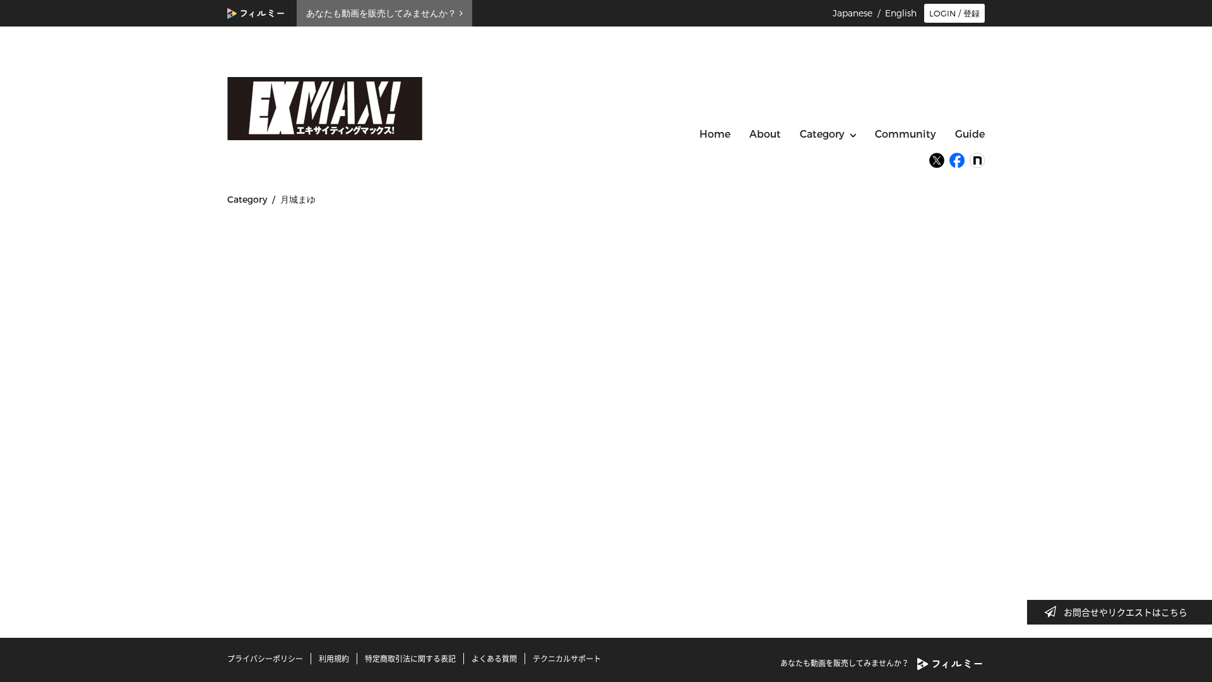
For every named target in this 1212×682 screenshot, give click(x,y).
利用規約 (334, 658)
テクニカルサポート (567, 658)
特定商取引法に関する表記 (410, 658)
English (901, 13)
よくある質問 (494, 658)
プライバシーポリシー (265, 658)
